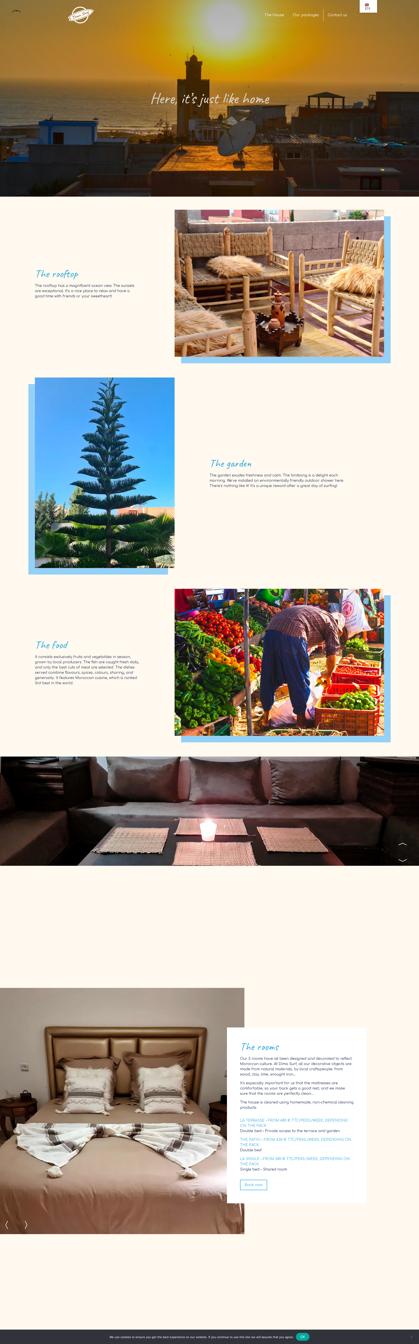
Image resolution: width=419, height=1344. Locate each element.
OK (302, 1337)
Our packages (306, 15)
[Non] (411, 1337)
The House (274, 15)
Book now (254, 1185)
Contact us (337, 15)
